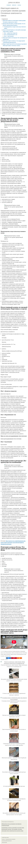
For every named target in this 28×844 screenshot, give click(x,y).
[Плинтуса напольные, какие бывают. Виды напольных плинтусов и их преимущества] (14, 663)
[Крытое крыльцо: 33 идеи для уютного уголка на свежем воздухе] (14, 728)
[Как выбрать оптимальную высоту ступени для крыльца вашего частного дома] (14, 811)
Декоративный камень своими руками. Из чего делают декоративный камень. (14, 24)
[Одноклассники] (19, 658)
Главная (9, 5)
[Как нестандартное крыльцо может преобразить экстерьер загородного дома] (14, 797)
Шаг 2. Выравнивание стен (10, 34)
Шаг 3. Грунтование (9, 36)
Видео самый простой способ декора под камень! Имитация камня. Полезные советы (15, 44)
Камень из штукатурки (8, 651)
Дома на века (14, 2)
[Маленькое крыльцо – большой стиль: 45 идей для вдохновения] (14, 756)
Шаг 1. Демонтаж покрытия (10, 33)
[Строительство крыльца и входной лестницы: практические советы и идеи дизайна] (14, 742)
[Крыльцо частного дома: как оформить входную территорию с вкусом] (14, 713)
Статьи (19, 5)
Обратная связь (4, 842)
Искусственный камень (7, 652)
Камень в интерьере (7, 654)
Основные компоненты (16, 651)
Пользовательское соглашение (10, 839)
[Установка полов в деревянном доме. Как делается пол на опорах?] (14, 699)
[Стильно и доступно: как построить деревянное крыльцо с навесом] (14, 692)
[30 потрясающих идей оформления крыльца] (14, 784)
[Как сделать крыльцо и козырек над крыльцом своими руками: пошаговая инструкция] (14, 677)
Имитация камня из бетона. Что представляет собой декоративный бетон (14, 41)
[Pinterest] (14, 658)
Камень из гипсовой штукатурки (17, 652)
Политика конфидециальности (7, 840)
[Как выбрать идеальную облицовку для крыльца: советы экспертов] (14, 770)
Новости (14, 5)
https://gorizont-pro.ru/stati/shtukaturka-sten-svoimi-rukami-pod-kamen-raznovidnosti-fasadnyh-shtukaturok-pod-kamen (13, 542)
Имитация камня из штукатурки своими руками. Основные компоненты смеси (14, 21)
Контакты (3, 839)
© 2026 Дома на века (5, 837)
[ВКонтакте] (8, 658)
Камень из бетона (14, 654)
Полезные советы (8, 655)
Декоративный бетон (20, 654)
